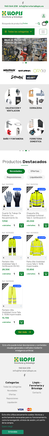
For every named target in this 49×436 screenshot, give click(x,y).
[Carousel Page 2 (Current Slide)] (26, 63)
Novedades (16, 171)
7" (4, 209)
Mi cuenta (43, 16)
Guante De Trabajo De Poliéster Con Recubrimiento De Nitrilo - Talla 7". (11, 215)
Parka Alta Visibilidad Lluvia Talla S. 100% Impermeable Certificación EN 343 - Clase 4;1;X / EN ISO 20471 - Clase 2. (36, 264)
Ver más (22, 332)
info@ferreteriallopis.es (31, 6)
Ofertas (35, 171)
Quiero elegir (7, 426)
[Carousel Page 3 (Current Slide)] (26, 151)
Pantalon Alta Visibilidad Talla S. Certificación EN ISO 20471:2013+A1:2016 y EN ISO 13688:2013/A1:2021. (11, 264)
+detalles (6, 225)
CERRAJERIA (36, 108)
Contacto (37, 393)
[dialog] (24, 424)
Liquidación (36, 177)
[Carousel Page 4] (29, 151)
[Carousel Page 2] (23, 151)
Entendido (12, 432)
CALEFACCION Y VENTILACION (13, 109)
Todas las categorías (18, 31)
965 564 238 (11, 6)
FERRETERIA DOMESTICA (36, 140)
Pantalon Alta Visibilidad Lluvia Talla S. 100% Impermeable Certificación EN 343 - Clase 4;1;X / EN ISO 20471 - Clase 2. (11, 312)
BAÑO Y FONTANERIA (13, 139)
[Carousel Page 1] (23, 63)
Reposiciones (14, 177)
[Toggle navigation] (43, 31)
